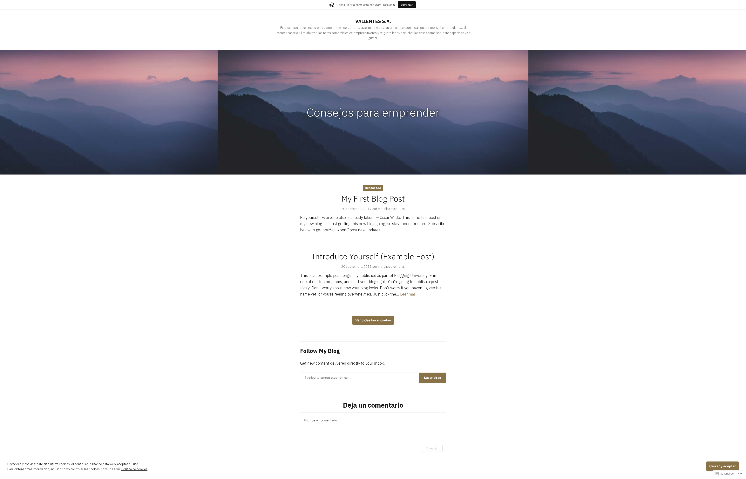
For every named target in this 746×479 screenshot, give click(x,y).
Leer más (408, 294)
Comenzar (407, 4)
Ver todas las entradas (373, 320)
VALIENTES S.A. (373, 21)
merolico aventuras (391, 209)
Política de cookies (134, 469)
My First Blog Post (373, 198)
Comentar (432, 448)
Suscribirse (432, 378)
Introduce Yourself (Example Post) (373, 256)
